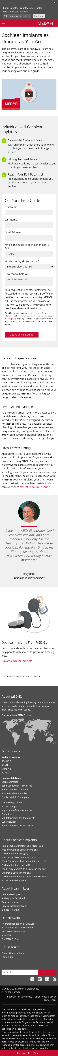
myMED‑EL (7, 935)
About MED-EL (12, 697)
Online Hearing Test (12, 894)
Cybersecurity (9, 821)
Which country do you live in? (22, 261)
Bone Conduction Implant (15, 789)
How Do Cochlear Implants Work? (19, 857)
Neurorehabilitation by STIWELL (18, 923)
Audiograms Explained (13, 898)
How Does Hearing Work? (14, 905)
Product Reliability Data (14, 880)
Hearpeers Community (13, 931)
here (4, 1041)
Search (47, 972)
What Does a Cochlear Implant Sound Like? (24, 861)
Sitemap (11, 996)
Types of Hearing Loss (13, 902)
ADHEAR (6, 772)
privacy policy (10, 318)
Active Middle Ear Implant (15, 793)
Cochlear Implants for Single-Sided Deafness (25, 876)
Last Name (11, 219)
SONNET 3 (7, 764)
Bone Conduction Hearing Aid (17, 785)
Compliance (8, 814)
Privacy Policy (25, 996)
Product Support (10, 806)
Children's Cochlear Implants (17, 872)
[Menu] (3, 23)
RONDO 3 (6, 761)
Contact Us (7, 956)
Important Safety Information (17, 810)
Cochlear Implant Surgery (15, 853)
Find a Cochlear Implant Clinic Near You (22, 845)
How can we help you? (17, 274)
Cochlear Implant (10, 781)
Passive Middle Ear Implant (16, 797)
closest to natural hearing (35, 487)
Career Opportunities (13, 953)
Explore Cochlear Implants (17, 661)
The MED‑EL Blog (10, 939)
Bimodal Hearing (10, 909)
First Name (11, 207)
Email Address (13, 232)
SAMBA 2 (6, 768)
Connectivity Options (12, 802)
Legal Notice (40, 996)
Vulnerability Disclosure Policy (17, 825)
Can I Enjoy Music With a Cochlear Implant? (24, 868)
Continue (38, 16)
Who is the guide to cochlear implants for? (27, 246)
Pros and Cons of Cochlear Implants (20, 849)
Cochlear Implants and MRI (16, 865)
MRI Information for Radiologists (18, 817)
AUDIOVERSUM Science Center (17, 927)
